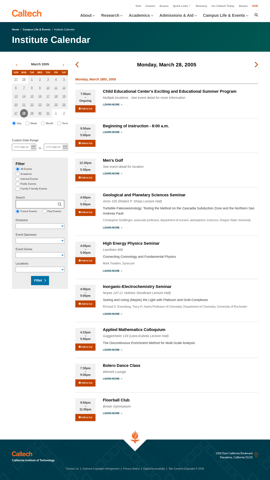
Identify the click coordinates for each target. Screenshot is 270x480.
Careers (150, 5)
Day (19, 123)
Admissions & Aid (176, 15)
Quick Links (181, 5)
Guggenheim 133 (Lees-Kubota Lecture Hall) (136, 336)
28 (24, 79)
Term (65, 123)
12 (64, 87)
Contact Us (72, 468)
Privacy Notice (131, 468)
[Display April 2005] (63, 65)
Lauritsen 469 (113, 249)
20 (16, 104)
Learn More (111, 104)
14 (24, 96)
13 (16, 96)
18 (56, 96)
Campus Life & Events (224, 15)
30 (40, 113)
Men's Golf (113, 160)
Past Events (54, 211)
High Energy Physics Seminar (131, 243)
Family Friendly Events (34, 188)
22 (32, 104)
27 (16, 79)
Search (20, 197)
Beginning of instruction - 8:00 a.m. (136, 126)
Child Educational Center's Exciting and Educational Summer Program (170, 91)
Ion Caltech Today (223, 5)
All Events (26, 168)
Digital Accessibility (154, 468)
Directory (201, 5)
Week (33, 123)
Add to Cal (86, 108)
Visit (138, 5)
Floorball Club (116, 400)
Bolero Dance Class (121, 365)
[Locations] (62, 269)
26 (64, 104)
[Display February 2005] (16, 65)
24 (48, 104)
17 (48, 96)
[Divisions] (62, 226)
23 (40, 104)
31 (48, 113)
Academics (139, 15)
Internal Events (29, 178)
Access (164, 5)
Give (255, 5)
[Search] (256, 15)
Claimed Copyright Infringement (100, 468)
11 (55, 87)
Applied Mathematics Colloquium (134, 329)
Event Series (24, 249)
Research (110, 15)
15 (32, 96)
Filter (38, 280)
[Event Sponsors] (62, 240)
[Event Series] (62, 255)
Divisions (22, 220)
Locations (22, 263)
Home (15, 29)
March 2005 (40, 64)
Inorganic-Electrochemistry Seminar (137, 286)
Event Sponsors (26, 234)
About (86, 15)
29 (32, 113)
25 (56, 104)
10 (48, 87)
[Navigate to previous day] (77, 65)
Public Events (28, 183)
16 (40, 96)
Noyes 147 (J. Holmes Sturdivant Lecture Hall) (137, 293)
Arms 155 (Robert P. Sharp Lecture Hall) (132, 201)
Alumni (243, 5)
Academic (26, 173)
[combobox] (38, 226)
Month (49, 123)
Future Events (29, 211)
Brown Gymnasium (117, 406)
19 (64, 96)
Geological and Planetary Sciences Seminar (144, 195)
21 (24, 104)
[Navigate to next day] (256, 65)
